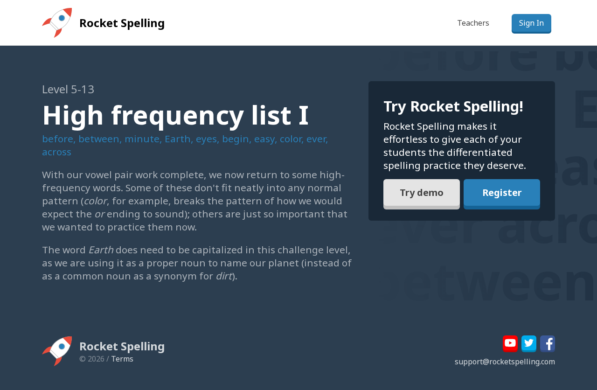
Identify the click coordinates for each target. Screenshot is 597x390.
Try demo (422, 192)
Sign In (531, 23)
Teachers (473, 23)
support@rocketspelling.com (505, 361)
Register (502, 192)
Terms (122, 359)
